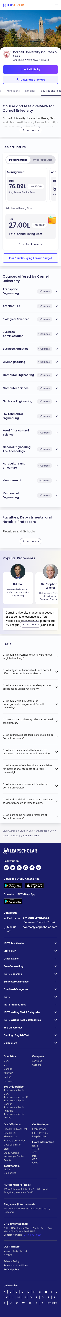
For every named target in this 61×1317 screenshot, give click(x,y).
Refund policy (11, 1269)
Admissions (13, 90)
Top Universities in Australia (14, 1109)
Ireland (7, 1076)
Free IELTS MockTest (15, 1128)
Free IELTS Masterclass (10, 1135)
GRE (34, 1159)
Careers (36, 1064)
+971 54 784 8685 (32, 1234)
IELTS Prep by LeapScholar (40, 1135)
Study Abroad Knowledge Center (14, 1154)
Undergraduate (43, 159)
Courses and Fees (51, 90)
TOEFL (36, 1149)
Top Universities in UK (16, 1097)
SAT (34, 1152)
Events (7, 1160)
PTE (34, 1155)
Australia (8, 1072)
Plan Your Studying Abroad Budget (30, 258)
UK (5, 1064)
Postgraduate (18, 159)
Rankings (30, 90)
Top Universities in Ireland (14, 1116)
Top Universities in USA (14, 1092)
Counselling (10, 1172)
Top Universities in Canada (14, 1102)
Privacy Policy (11, 1261)
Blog (6, 1148)
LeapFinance (39, 1128)
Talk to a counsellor (14, 1140)
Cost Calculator (12, 1144)
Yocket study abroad (15, 1251)
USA (6, 1060)
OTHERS (52, 1302)
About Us (37, 1060)
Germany (9, 1081)
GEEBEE (8, 1255)
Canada (8, 1068)
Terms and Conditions (16, 1265)
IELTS (7, 1169)
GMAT (35, 1162)
